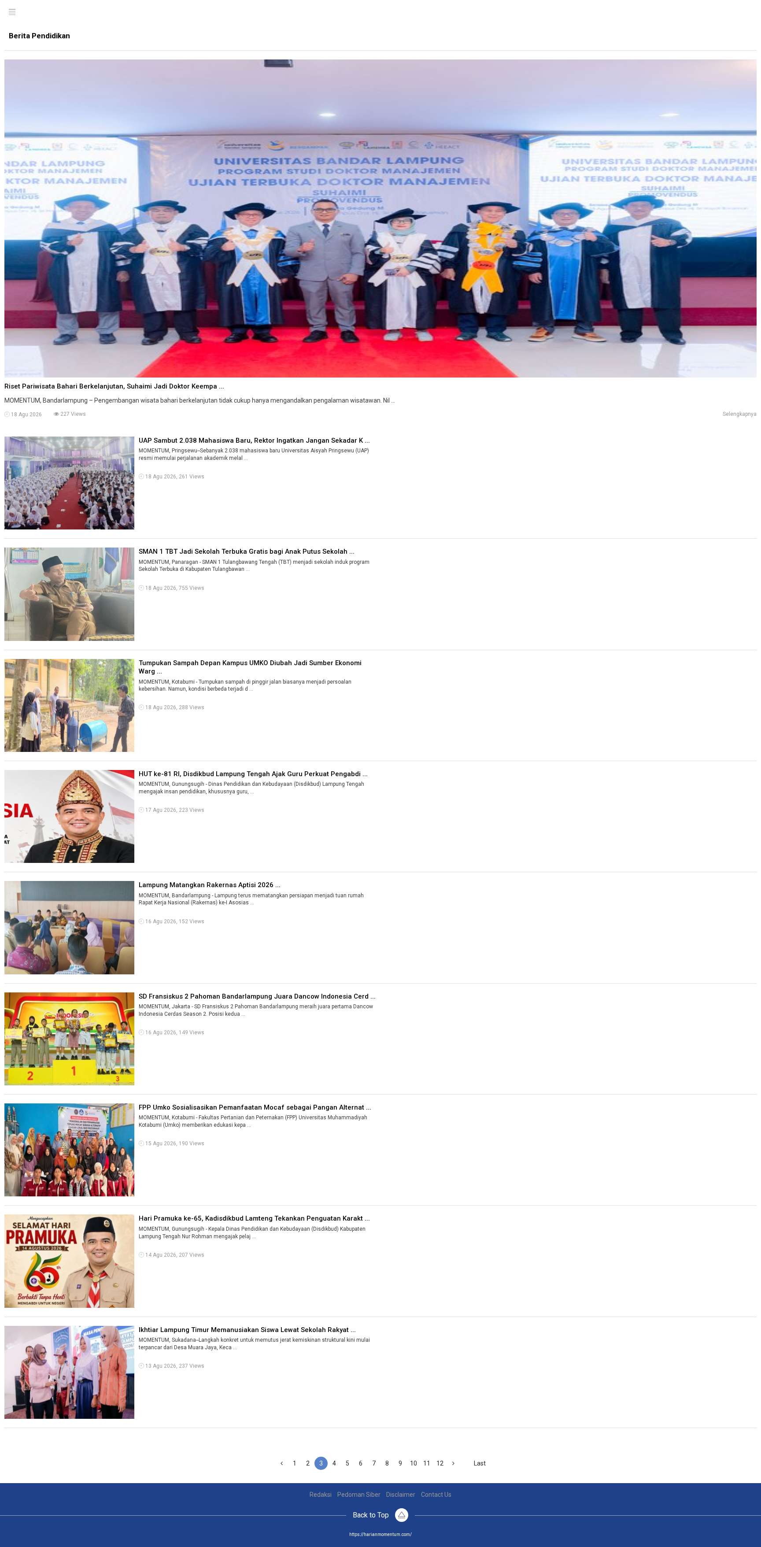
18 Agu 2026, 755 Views (174, 588)
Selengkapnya (740, 414)
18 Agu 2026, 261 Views (174, 476)
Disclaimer (400, 1494)
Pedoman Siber (358, 1494)
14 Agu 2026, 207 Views (174, 1255)
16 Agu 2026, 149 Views (174, 1032)
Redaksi (321, 1494)
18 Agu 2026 (26, 414)
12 (439, 1463)
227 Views (72, 414)
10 (413, 1463)
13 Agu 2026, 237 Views (174, 1366)
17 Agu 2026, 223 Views (174, 810)
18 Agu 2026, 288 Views (174, 707)
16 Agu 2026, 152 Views (174, 921)
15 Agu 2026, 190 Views (174, 1143)
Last (480, 1463)
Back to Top (372, 1515)
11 (426, 1463)
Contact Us (436, 1494)
